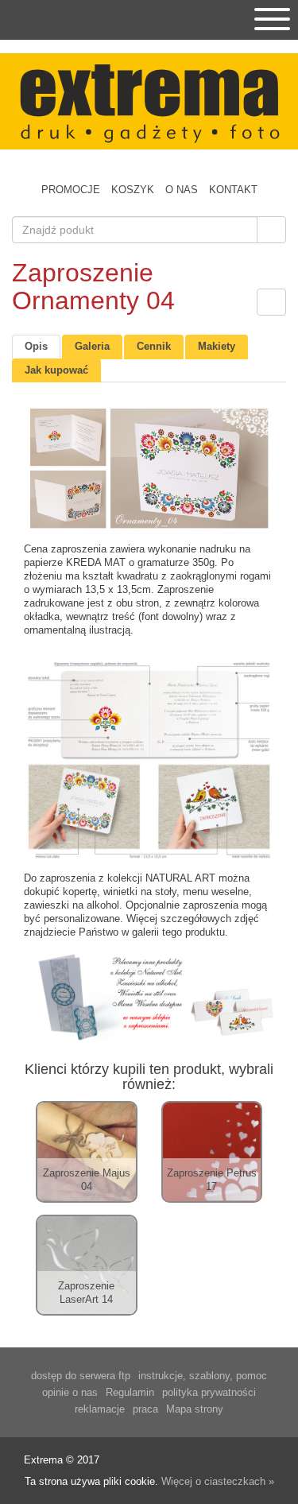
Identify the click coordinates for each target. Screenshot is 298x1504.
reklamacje (100, 1409)
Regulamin (130, 1392)
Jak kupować (56, 370)
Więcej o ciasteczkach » (217, 1481)
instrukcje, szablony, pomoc (202, 1376)
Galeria (92, 346)
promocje (70, 190)
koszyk (132, 190)
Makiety (216, 346)
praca (145, 1409)
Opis (36, 346)
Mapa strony (194, 1409)
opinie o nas (70, 1392)
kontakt (233, 190)
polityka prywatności (209, 1392)
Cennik (154, 346)
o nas (181, 190)
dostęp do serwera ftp (80, 1376)
